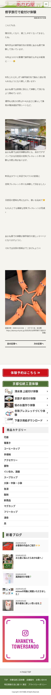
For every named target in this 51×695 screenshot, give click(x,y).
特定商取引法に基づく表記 (15, 684)
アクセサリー (11, 460)
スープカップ (11, 477)
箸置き (7, 443)
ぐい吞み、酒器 (12, 471)
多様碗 (7, 454)
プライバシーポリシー (37, 684)
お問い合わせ (41, 680)
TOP (6, 680)
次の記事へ (39, 344)
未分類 (39, 328)
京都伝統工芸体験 (25, 383)
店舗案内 (30, 680)
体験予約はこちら (24, 372)
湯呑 (6, 517)
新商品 (7, 500)
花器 (6, 437)
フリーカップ (11, 512)
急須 (6, 489)
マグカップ (9, 506)
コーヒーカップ (12, 448)
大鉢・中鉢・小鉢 (13, 483)
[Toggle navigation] (46, 4)
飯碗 (6, 494)
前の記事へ (12, 344)
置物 (6, 466)
